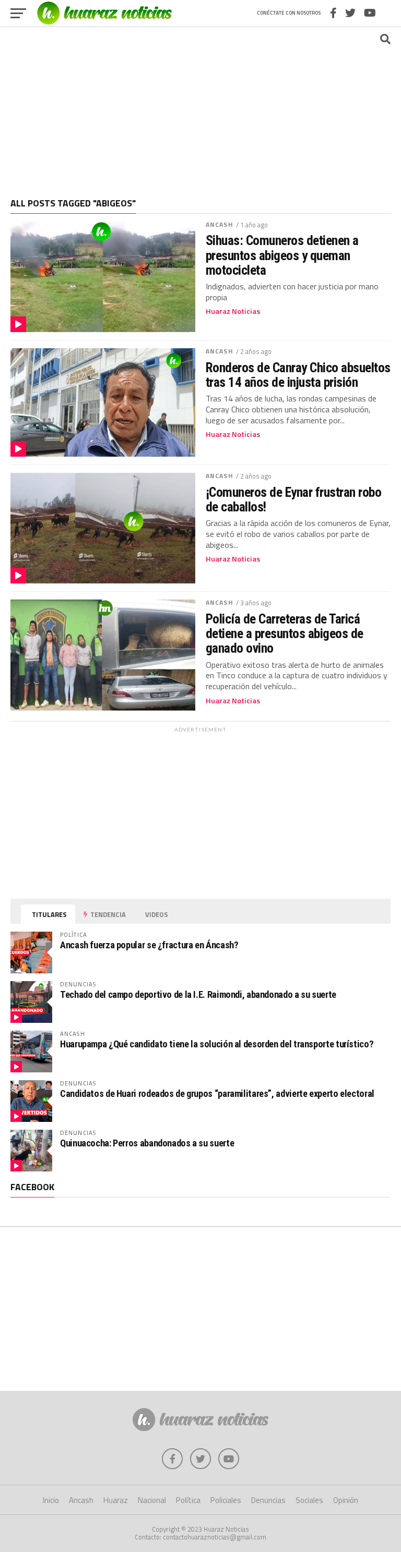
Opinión (345, 1500)
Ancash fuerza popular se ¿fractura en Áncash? (149, 944)
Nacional (152, 1500)
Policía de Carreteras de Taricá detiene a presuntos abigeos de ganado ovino (284, 633)
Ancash (219, 224)
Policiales (225, 1500)
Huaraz (115, 1500)
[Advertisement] (200, 107)
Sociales (309, 1500)
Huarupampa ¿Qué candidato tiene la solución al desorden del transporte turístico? (216, 1043)
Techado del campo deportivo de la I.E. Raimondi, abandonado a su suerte (198, 994)
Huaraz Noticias (233, 311)
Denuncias (268, 1500)
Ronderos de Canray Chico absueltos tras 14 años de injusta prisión (298, 374)
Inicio (51, 1500)
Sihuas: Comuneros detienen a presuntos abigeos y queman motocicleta (282, 255)
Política (188, 1500)
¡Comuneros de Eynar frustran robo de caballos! (293, 499)
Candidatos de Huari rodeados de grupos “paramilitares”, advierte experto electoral (217, 1093)
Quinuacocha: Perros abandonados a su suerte (147, 1143)
